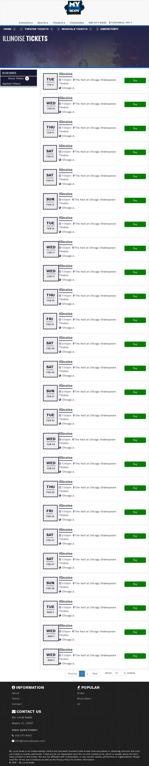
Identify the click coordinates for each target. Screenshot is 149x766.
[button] (26, 22)
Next (95, 673)
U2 (78, 703)
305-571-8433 (23, 735)
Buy (135, 80)
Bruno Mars (84, 698)
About (15, 693)
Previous (72, 673)
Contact (17, 703)
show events (120, 672)
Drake (80, 693)
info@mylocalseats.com (30, 740)
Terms (15, 698)
